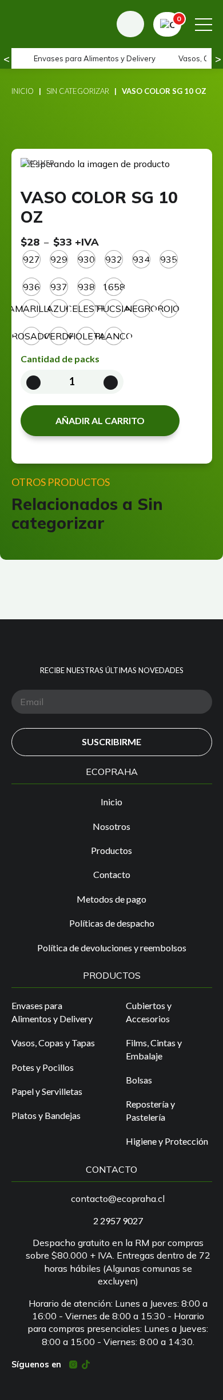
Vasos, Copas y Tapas (53, 1042)
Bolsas (139, 1079)
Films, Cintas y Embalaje (154, 1049)
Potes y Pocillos (42, 1067)
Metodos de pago (111, 898)
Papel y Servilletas (46, 1091)
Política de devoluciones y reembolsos (111, 947)
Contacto (111, 874)
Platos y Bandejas (46, 1115)
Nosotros (111, 826)
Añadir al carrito (100, 420)
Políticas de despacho (111, 922)
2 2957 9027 (118, 1220)
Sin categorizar (77, 91)
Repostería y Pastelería (150, 1110)
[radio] (31, 259)
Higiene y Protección (167, 1141)
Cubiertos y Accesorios (149, 1011)
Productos (111, 850)
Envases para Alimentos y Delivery (95, 58)
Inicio (22, 91)
